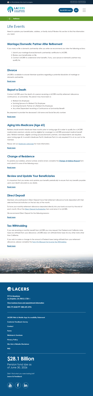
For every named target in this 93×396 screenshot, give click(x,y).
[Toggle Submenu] (9, 18)
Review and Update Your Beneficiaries (31, 176)
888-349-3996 (26, 307)
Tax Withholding (17, 225)
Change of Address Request (69, 161)
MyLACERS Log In (65, 10)
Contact (10, 326)
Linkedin (26, 385)
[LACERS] (18, 289)
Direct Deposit (16, 195)
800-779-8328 (12, 307)
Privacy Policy (12, 340)
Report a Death (16, 89)
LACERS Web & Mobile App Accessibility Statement (26, 317)
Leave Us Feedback (14, 376)
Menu (84, 10)
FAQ (8, 348)
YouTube (10, 385)
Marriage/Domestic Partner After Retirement (34, 44)
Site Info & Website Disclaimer (18, 344)
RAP (76, 10)
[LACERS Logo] (16, 10)
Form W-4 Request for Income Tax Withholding (49, 242)
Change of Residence (21, 156)
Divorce (12, 70)
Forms (9, 331)
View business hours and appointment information (25, 303)
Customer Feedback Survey (17, 322)
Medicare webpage (26, 144)
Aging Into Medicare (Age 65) (26, 125)
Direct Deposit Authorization (35, 209)
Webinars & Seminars (15, 335)
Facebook (18, 385)
